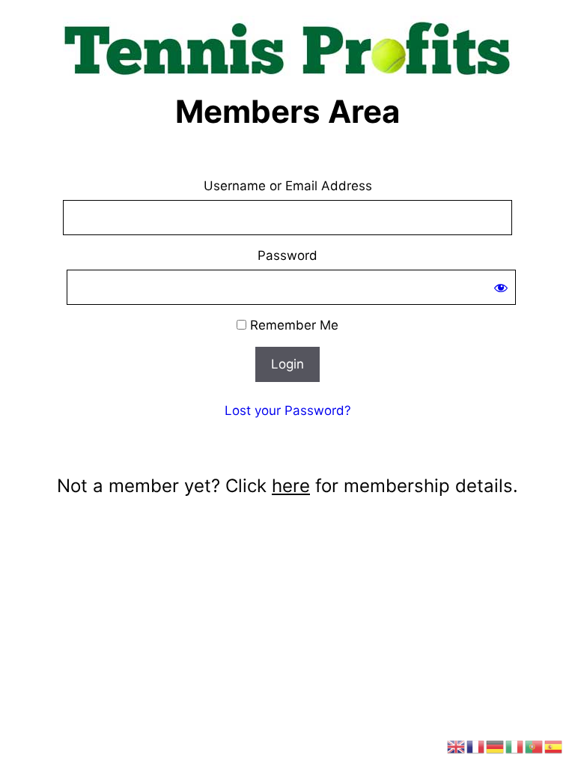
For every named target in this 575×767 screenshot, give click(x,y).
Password (287, 255)
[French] (476, 746)
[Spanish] (554, 746)
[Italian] (515, 746)
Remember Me (292, 325)
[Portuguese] (534, 746)
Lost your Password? (288, 410)
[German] (495, 746)
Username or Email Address (288, 185)
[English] (456, 746)
